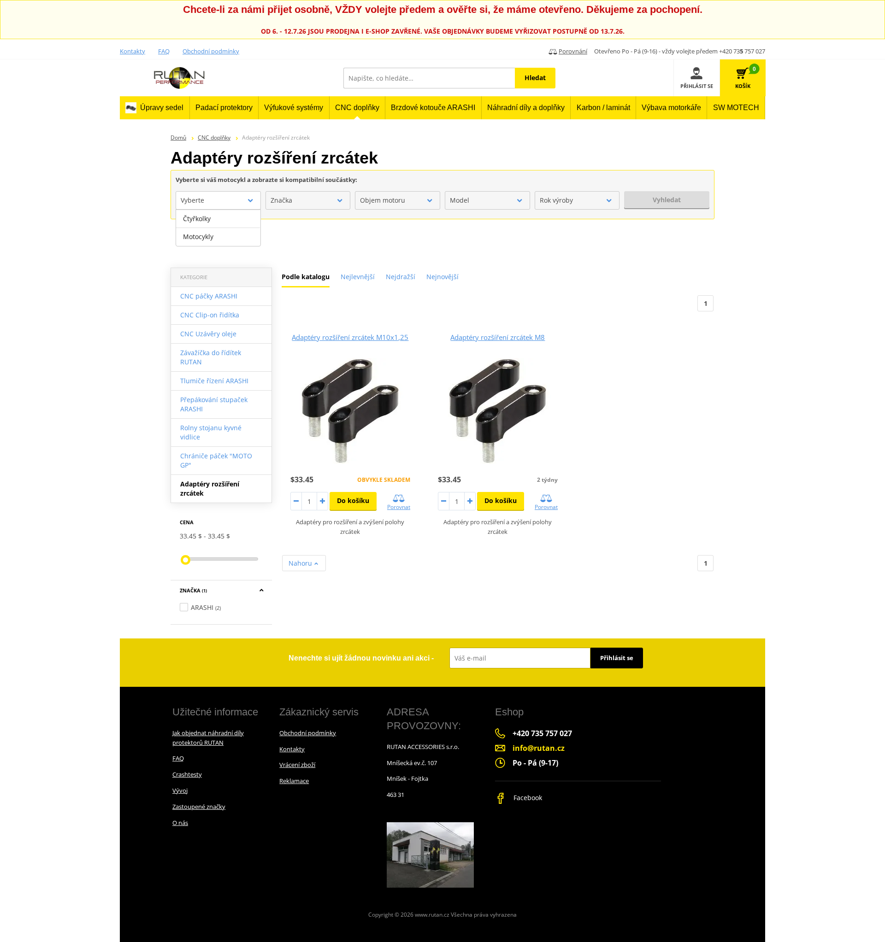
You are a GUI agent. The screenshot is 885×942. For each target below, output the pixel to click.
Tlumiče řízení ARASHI (214, 380)
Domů (178, 137)
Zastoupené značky (198, 806)
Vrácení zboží (297, 765)
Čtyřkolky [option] (197, 218)
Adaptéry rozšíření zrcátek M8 (497, 337)
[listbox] (218, 228)
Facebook (527, 797)
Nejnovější (442, 276)
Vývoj (180, 790)
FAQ (164, 51)
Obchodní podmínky (211, 51)
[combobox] (218, 200)
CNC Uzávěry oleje (208, 333)
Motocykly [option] (198, 236)
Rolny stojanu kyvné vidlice (211, 432)
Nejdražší (400, 276)
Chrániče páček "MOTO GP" (216, 460)
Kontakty (132, 51)
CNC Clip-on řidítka (209, 314)
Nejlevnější (358, 276)
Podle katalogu (306, 276)
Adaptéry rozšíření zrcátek (209, 488)
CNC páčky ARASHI (208, 296)
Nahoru (301, 563)
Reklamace (294, 781)
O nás (180, 823)
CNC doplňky (214, 137)
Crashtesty (187, 774)
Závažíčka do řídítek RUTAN (210, 357)
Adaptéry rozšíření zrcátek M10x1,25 (350, 337)
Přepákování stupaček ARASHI (214, 404)
